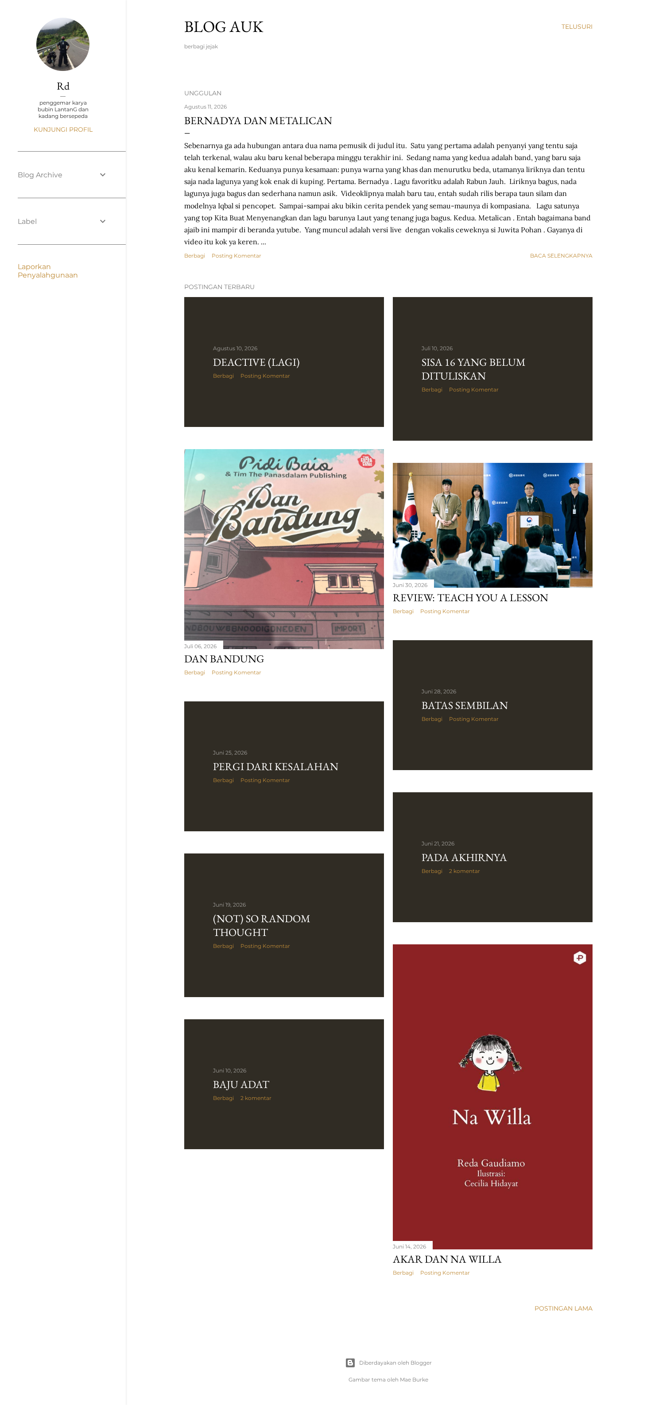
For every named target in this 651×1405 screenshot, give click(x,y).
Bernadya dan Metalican (258, 120)
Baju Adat (241, 1084)
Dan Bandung (224, 658)
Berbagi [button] (194, 255)
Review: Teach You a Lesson (470, 597)
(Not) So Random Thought (261, 925)
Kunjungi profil (63, 129)
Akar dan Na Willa (447, 1259)
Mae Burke (414, 1379)
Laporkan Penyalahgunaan (48, 270)
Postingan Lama (564, 1308)
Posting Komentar (236, 255)
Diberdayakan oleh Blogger (395, 1362)
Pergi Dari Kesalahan (275, 766)
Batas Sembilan (465, 705)
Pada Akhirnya (464, 857)
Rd (63, 86)
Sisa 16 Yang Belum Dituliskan (474, 369)
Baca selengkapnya (561, 255)
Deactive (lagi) (256, 362)
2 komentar (464, 871)
